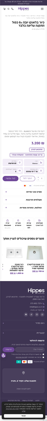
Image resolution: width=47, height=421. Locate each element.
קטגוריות (40, 333)
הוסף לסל (27, 178)
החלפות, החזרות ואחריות (31, 208)
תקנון (37, 401)
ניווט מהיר (39, 323)
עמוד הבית (40, 16)
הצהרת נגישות (27, 401)
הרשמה (8, 350)
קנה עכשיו (10, 178)
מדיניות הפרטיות (21, 357)
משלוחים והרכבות (34, 200)
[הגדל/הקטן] (46, 417)
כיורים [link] (33, 16)
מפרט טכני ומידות (34, 192)
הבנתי (23, 416)
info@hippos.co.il (36, 307)
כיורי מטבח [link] (25, 16)
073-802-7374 (36, 303)
